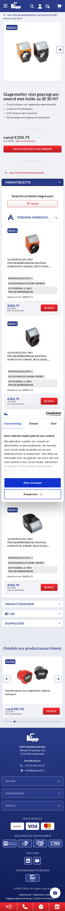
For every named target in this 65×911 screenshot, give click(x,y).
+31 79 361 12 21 (34, 765)
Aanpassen (30, 494)
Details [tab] (33, 423)
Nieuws (10, 781)
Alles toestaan (32, 482)
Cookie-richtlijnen (44, 898)
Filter (34, 203)
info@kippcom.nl (34, 770)
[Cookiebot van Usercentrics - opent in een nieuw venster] (46, 414)
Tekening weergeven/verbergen (38, 217)
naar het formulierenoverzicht (26, 172)
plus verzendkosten (25, 141)
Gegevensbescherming (19, 898)
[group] (32, 687)
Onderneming (15, 793)
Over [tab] (54, 423)
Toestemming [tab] (12, 423)
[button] (59, 49)
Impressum (25, 894)
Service (10, 805)
